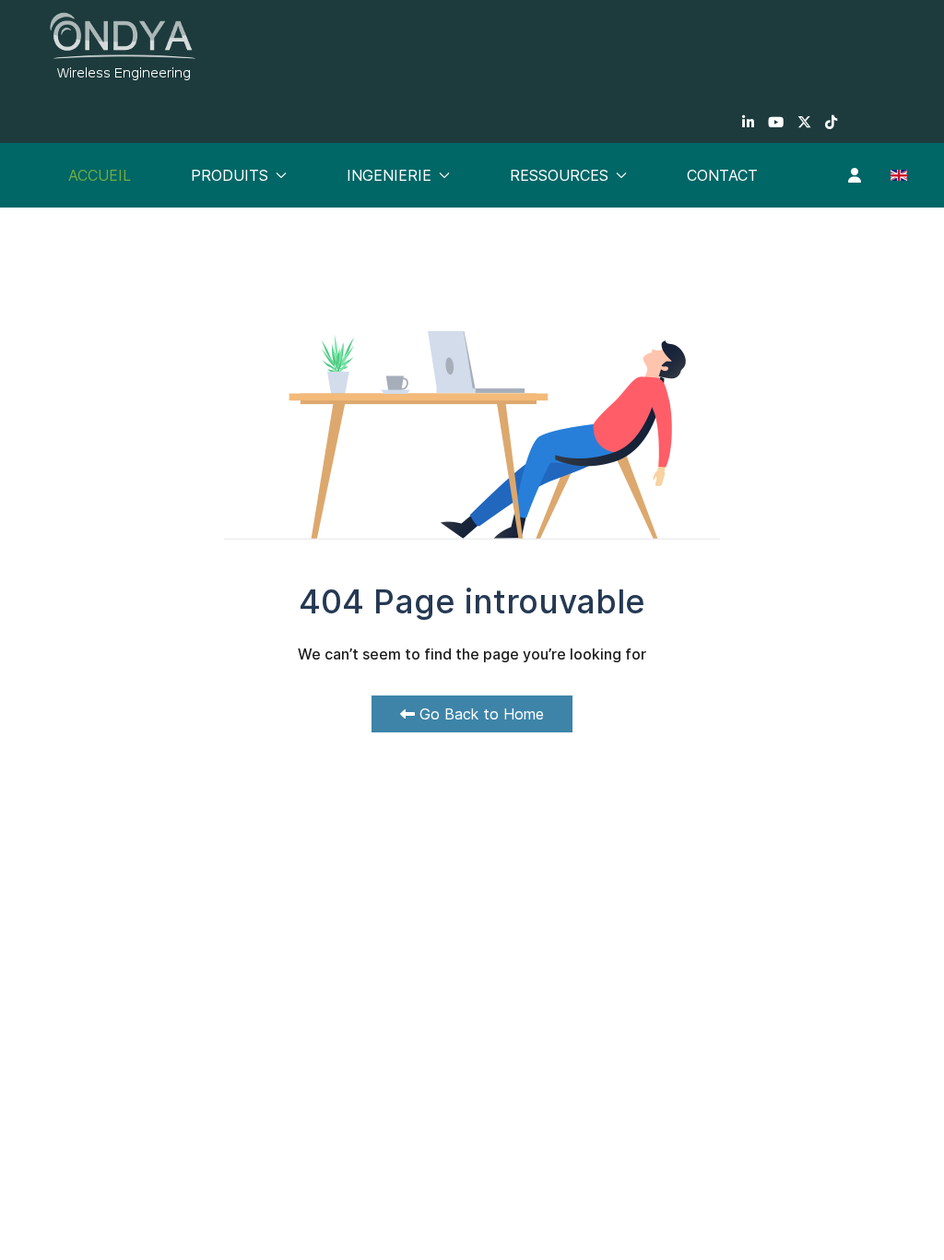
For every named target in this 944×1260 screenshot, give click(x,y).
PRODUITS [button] (229, 175)
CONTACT (722, 175)
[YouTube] (776, 122)
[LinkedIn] (748, 122)
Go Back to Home (479, 714)
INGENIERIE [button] (389, 175)
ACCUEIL (99, 175)
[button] (854, 175)
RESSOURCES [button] (559, 175)
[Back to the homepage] (122, 46)
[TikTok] (831, 122)
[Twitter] (804, 122)
